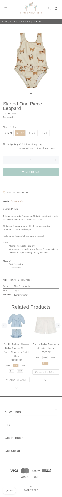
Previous (4, 325)
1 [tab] (31, 93)
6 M (15, 365)
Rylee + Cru (17, 201)
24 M (20, 371)
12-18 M (20, 133)
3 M (8, 365)
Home (5, 21)
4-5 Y (44, 133)
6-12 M (8, 133)
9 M (23, 365)
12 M (11, 371)
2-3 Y (32, 133)
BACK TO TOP (31, 490)
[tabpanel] (31, 60)
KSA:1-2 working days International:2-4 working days (31, 146)
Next (57, 325)
